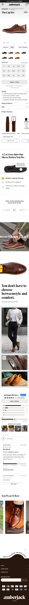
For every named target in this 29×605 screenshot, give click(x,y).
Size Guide (24, 62)
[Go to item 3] (18, 428)
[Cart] (26, 4)
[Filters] (3, 438)
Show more (13, 484)
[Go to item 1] (5, 428)
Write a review (14, 401)
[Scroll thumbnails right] (25, 428)
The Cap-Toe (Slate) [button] (8, 470)
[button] (14, 405)
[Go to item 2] (11, 428)
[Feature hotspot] (21, 169)
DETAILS (20, 1)
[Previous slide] (4, 42)
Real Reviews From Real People (17, 9)
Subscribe (24, 580)
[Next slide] (25, 42)
